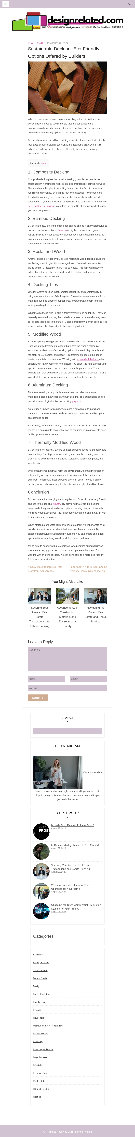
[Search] (130, 4)
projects (76, 401)
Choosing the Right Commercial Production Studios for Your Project (76, 906)
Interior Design (40, 1033)
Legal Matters (40, 1057)
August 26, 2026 (58, 872)
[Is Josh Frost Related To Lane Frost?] (41, 831)
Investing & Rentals (43, 1049)
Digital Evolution (41, 994)
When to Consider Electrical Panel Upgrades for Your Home (71, 887)
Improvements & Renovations (48, 1026)
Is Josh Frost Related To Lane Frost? (72, 825)
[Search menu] (5, 4)
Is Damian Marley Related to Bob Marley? (75, 845)
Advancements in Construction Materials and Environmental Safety (67, 617)
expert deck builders (88, 359)
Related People (41, 1089)
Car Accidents (40, 970)
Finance (37, 1010)
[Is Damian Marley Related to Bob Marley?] (41, 851)
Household (38, 1018)
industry (57, 503)
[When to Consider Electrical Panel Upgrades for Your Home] (41, 891)
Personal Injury (41, 1073)
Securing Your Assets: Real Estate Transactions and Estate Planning (39, 617)
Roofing (37, 1097)
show (43, 163)
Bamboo (62, 230)
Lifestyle (37, 1065)
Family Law (39, 1002)
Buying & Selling (41, 962)
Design (36, 986)
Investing (38, 1041)
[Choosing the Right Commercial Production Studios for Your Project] (41, 911)
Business (38, 954)
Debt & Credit (40, 978)
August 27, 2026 (58, 828)
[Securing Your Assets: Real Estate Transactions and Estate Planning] (41, 871)
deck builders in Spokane (41, 206)
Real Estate (36, 43)
